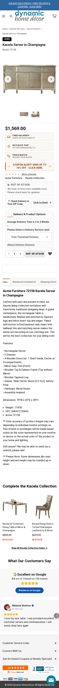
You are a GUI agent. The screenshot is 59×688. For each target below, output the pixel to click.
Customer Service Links (16, 643)
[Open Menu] (3, 16)
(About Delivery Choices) (21, 244)
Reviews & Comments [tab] (23, 282)
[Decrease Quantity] (8, 253)
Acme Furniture (33, 29)
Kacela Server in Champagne (15, 34)
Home (5, 29)
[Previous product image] (7, 79)
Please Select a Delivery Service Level (28, 229)
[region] (29, 114)
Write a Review (21, 174)
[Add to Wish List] (50, 254)
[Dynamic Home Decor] (29, 15)
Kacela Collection (35, 178)
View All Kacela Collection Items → (29, 548)
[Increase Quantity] (20, 253)
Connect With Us (12, 651)
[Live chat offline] (51, 680)
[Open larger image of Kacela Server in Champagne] (29, 79)
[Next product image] (51, 79)
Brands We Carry (17, 29)
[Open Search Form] (11, 16)
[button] (24, 114)
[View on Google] (7, 607)
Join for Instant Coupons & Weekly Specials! (27, 658)
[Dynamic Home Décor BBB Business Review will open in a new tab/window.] (44, 669)
